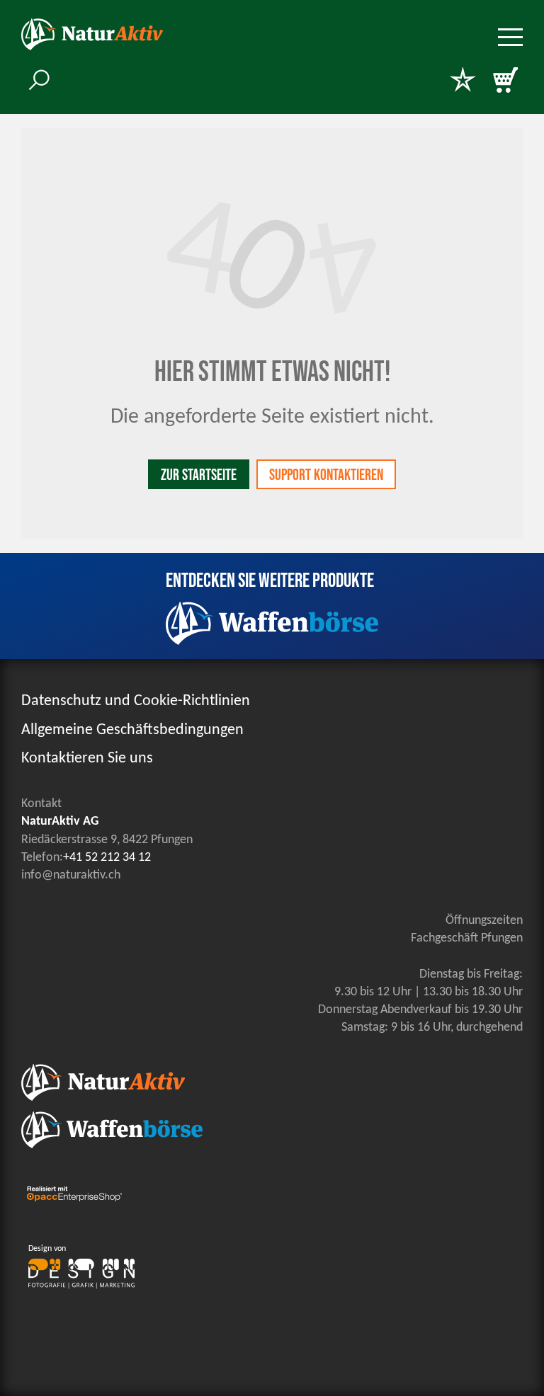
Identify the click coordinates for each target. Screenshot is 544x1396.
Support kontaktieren (326, 475)
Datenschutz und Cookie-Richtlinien (135, 701)
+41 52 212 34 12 (107, 857)
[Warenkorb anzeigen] (505, 81)
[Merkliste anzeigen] (462, 81)
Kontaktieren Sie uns (87, 758)
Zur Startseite (199, 475)
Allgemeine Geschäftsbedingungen (132, 730)
